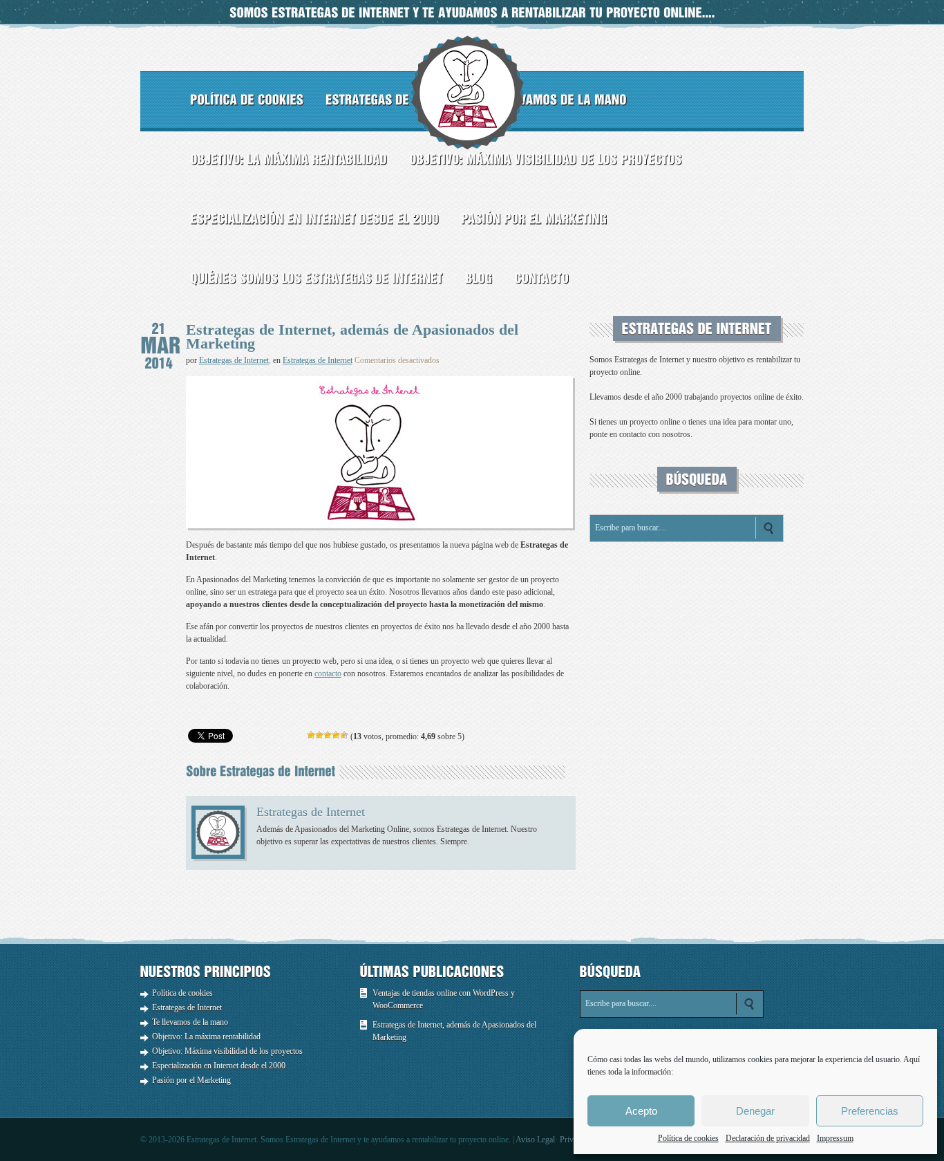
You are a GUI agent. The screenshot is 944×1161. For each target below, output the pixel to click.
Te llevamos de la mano (190, 1022)
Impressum (835, 1138)
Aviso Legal (535, 1139)
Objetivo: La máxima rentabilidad (206, 1036)
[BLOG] (478, 278)
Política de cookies (688, 1138)
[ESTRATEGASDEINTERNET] (394, 100)
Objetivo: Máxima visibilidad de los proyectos (227, 1051)
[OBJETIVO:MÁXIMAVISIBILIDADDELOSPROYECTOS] (545, 159)
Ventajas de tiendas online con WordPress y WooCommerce (443, 999)
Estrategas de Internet (234, 360)
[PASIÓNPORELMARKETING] (534, 218)
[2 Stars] (319, 735)
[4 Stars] (336, 735)
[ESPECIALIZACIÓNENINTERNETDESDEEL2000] (314, 218)
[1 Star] (311, 735)
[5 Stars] (344, 735)
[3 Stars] (327, 735)
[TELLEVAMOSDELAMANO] (556, 100)
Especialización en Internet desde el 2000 (218, 1065)
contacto (327, 673)
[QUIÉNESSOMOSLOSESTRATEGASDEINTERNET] (316, 278)
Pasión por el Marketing (191, 1080)
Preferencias (869, 1111)
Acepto (641, 1111)
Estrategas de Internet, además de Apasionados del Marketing (454, 1031)
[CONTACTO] (541, 278)
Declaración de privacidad (768, 1138)
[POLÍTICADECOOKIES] (246, 100)
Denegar (755, 1111)
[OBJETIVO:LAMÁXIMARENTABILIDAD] (288, 159)
